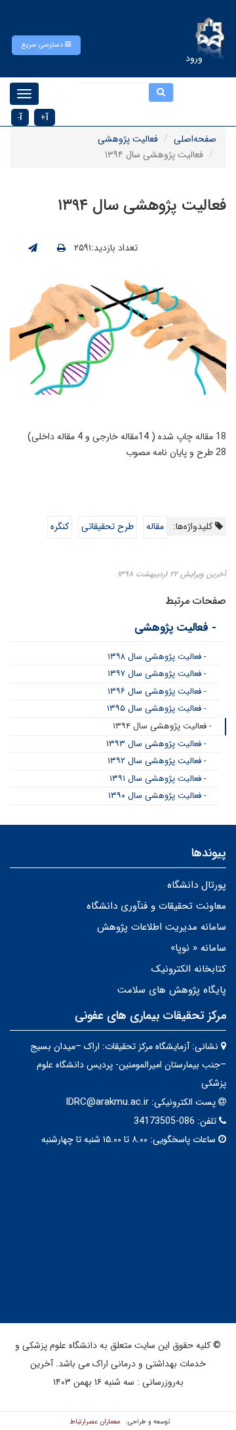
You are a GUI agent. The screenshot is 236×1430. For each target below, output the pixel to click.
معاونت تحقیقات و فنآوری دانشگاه (156, 906)
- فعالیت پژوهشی (175, 628)
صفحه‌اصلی (195, 139)
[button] (46, 45)
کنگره (59, 526)
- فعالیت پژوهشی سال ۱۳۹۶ (157, 691)
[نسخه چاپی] (61, 248)
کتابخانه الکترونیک (188, 969)
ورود (194, 58)
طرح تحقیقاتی (107, 526)
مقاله (155, 526)
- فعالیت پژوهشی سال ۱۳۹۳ (156, 744)
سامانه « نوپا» (198, 948)
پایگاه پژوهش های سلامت (171, 990)
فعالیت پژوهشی (128, 139)
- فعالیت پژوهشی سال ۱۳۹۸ (157, 657)
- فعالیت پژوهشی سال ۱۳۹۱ (157, 778)
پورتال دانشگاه (196, 885)
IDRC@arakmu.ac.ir (107, 1102)
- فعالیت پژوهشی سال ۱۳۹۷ (157, 674)
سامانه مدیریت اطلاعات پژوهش (161, 927)
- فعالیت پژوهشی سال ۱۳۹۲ (157, 761)
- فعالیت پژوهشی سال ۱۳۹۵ (156, 708)
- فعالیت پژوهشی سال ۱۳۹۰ (157, 796)
